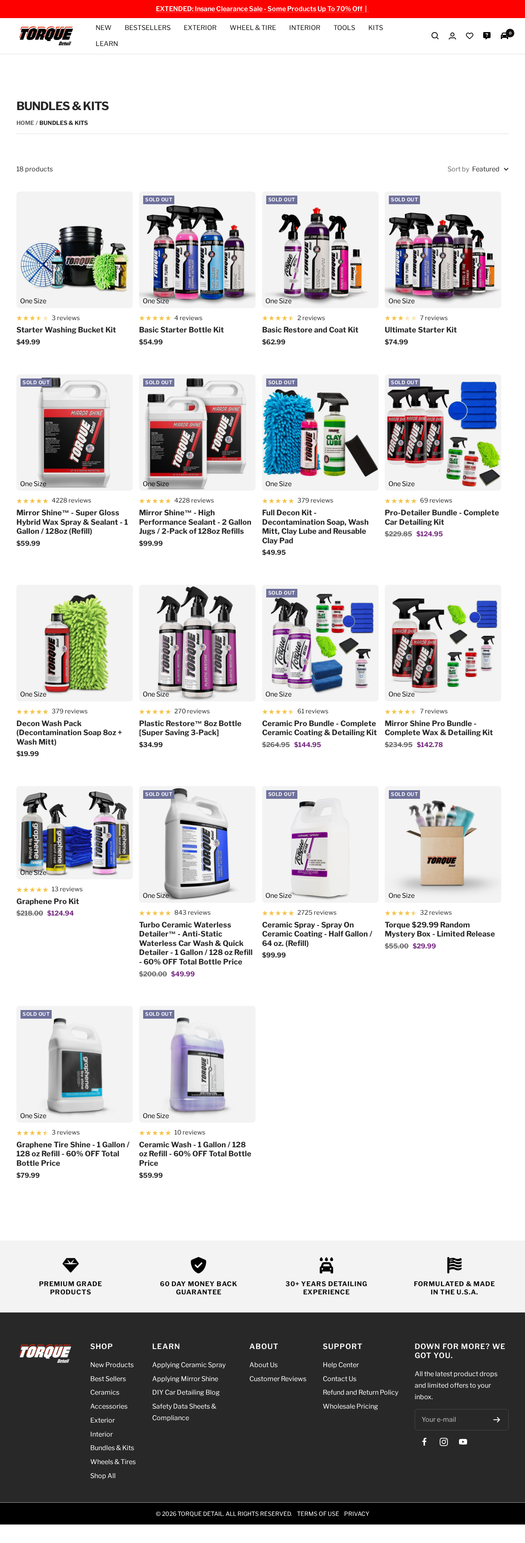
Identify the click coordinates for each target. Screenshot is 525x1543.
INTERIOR (304, 28)
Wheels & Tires (113, 1462)
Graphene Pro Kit (47, 901)
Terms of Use (318, 1513)
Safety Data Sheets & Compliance (184, 1412)
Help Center (341, 1365)
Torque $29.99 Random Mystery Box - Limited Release (440, 929)
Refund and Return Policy (360, 1393)
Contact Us (339, 1379)
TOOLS (344, 28)
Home (25, 123)
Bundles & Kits (112, 1448)
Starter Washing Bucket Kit (66, 330)
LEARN (107, 44)
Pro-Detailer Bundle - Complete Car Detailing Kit (442, 517)
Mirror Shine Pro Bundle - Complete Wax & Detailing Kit (439, 728)
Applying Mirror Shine (185, 1379)
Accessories (109, 1406)
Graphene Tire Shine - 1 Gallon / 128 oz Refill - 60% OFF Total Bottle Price (73, 1153)
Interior (101, 1434)
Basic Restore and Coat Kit (310, 330)
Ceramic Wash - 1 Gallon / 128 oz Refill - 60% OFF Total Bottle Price (195, 1153)
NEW (104, 28)
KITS (375, 28)
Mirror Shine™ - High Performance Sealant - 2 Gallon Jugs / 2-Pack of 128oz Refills (195, 521)
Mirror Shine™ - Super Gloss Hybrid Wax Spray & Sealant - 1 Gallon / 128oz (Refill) (72, 521)
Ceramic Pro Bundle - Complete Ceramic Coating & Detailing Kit (319, 728)
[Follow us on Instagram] (443, 1441)
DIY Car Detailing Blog (186, 1393)
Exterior (102, 1420)
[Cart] (504, 35)
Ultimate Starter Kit (421, 330)
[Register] (496, 1420)
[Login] (452, 35)
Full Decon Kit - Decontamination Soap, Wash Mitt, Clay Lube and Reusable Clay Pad (315, 526)
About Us (263, 1365)
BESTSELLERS (148, 28)
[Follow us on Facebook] (424, 1441)
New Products (112, 1365)
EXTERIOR (200, 28)
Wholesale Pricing (350, 1406)
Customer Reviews (277, 1379)
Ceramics (104, 1393)
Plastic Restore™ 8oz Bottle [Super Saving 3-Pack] (190, 728)
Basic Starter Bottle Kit (181, 330)
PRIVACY (356, 1513)
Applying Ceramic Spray (189, 1365)
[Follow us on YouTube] (462, 1441)
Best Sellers (108, 1379)
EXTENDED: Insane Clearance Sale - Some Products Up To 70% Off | (262, 9)
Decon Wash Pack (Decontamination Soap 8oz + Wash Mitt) (69, 732)
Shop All (103, 1476)
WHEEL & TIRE (253, 28)
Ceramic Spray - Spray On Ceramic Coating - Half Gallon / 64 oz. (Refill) (317, 934)
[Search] (435, 35)
